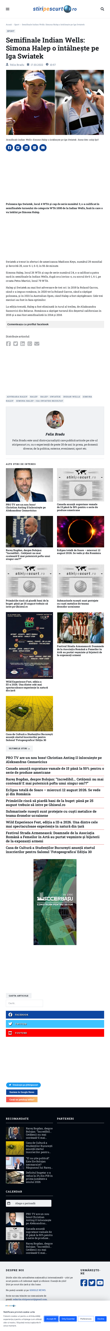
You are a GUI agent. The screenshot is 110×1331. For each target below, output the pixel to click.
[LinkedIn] (26, 147)
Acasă (9, 24)
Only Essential (68, 1319)
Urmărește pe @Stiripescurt (25, 1085)
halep (34, 396)
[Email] (43, 147)
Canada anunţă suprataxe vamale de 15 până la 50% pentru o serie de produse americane (77, 507)
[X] (17, 147)
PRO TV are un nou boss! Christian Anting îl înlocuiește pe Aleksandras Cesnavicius (26, 507)
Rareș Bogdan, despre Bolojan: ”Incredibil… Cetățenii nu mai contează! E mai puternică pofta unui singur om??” (28, 555)
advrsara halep (17, 396)
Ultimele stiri (18, 748)
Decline (100, 1319)
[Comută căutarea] (102, 9)
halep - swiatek (50, 396)
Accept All (51, 1319)
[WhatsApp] (34, 147)
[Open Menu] (7, 9)
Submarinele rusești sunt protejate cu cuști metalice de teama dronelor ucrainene (77, 603)
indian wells (71, 396)
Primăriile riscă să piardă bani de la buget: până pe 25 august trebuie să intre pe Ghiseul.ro (27, 603)
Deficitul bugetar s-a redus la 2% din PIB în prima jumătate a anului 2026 (39, 1177)
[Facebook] (9, 147)
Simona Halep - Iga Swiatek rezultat (39, 401)
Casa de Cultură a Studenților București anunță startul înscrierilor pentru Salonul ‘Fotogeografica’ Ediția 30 (29, 737)
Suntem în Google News (21, 1092)
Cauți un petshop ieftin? (21, 1099)
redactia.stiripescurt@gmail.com (30, 1299)
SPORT (16, 24)
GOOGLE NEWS (38, 1290)
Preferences (86, 1319)
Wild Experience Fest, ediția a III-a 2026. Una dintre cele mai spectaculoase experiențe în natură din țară (27, 686)
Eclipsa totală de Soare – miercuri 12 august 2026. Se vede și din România (79, 552)
